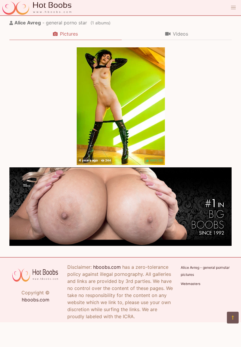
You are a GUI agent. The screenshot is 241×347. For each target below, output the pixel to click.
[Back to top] (233, 317)
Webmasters (190, 284)
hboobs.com (35, 300)
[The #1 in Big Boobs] (120, 244)
